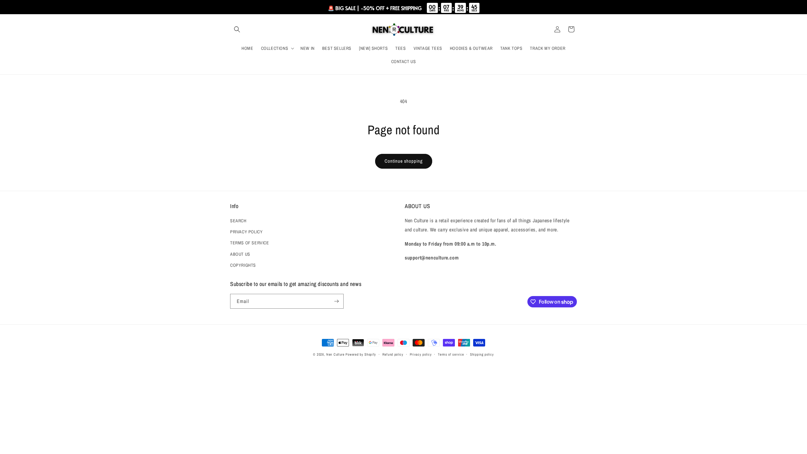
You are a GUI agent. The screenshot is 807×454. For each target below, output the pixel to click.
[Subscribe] (336, 301)
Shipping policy (482, 354)
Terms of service (451, 354)
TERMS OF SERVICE (249, 243)
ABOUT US (240, 254)
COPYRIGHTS (243, 265)
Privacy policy (421, 354)
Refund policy (393, 354)
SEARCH (238, 221)
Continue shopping (404, 161)
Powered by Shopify (360, 354)
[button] (237, 29)
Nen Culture (335, 354)
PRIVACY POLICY (246, 232)
